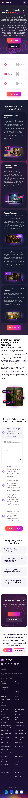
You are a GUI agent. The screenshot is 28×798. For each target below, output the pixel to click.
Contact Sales (14, 94)
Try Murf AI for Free (14, 528)
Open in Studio (14, 40)
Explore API (14, 46)
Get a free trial (14, 327)
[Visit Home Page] (6, 2)
